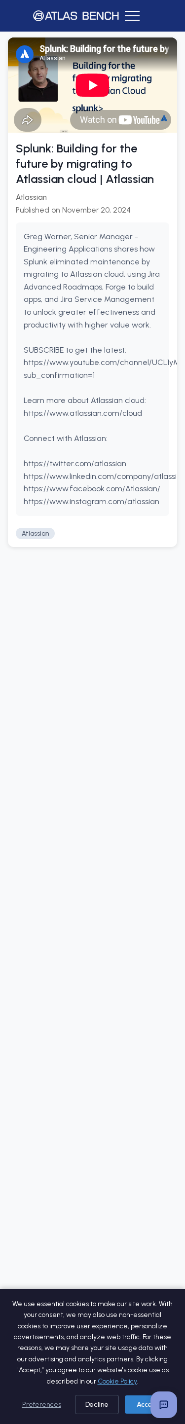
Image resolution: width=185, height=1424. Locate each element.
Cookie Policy (117, 1381)
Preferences (41, 1404)
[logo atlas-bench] (76, 15)
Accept (148, 1404)
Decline (97, 1404)
